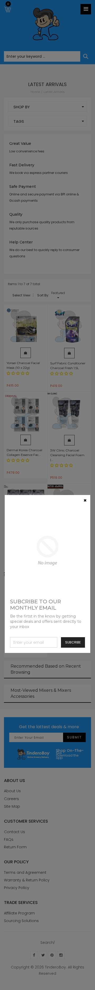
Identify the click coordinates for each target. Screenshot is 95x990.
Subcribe (73, 642)
